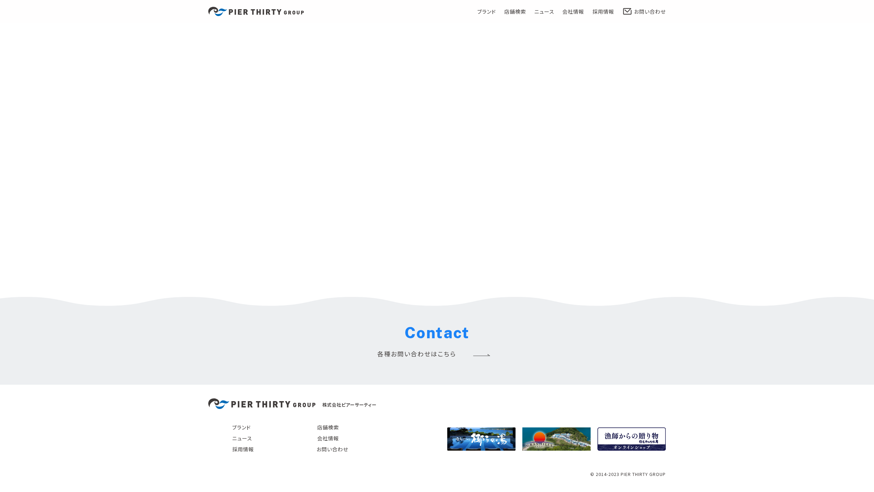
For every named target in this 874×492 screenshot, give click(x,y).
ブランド (486, 11)
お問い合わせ (650, 11)
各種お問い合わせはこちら (416, 353)
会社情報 (573, 11)
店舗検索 (515, 11)
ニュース (544, 11)
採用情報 (603, 11)
